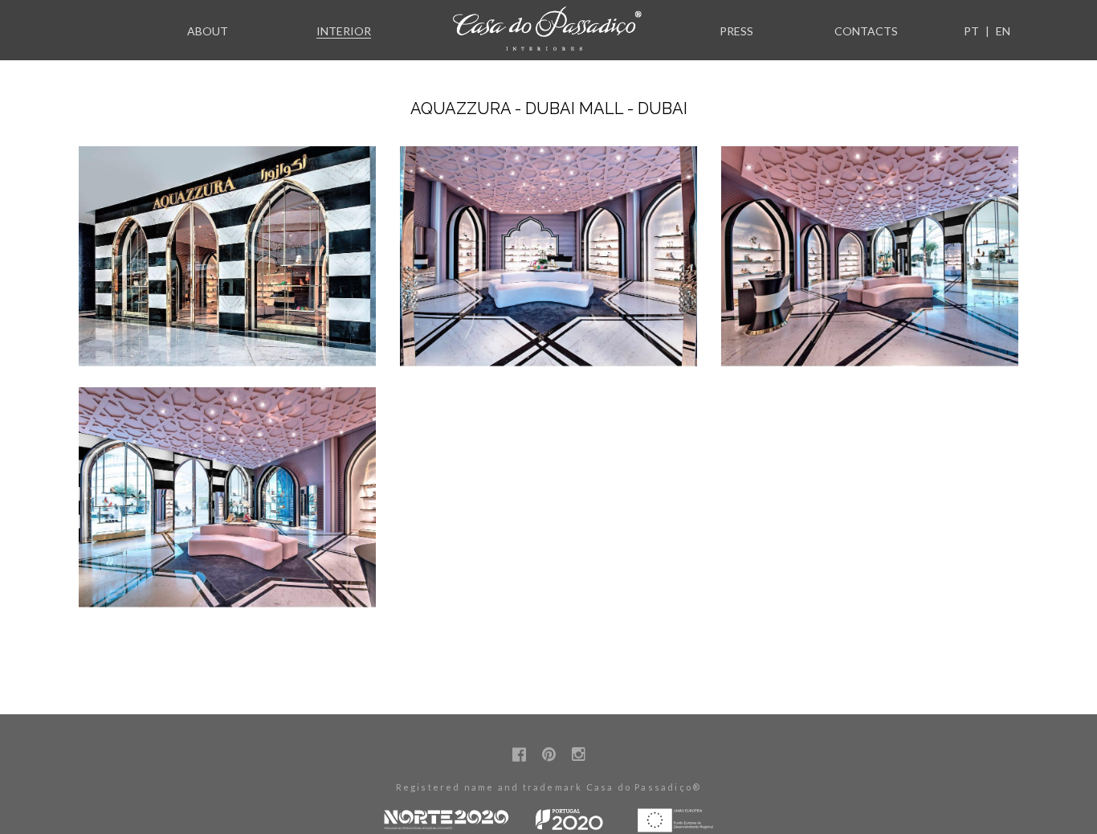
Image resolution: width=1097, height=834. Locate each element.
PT (971, 31)
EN (1003, 31)
